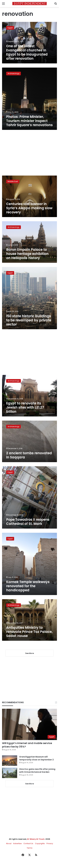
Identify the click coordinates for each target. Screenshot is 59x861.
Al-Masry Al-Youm (36, 839)
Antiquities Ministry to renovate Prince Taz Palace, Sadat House (29, 631)
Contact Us (28, 843)
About (8, 843)
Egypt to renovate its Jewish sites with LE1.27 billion (25, 407)
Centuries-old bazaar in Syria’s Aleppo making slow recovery (29, 208)
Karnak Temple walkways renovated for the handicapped (28, 586)
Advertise (17, 843)
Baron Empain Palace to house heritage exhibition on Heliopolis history (27, 253)
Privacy (50, 843)
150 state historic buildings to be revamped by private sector (28, 320)
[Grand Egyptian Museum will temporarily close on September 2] (9, 760)
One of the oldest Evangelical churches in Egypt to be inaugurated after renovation (27, 52)
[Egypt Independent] (29, 3)
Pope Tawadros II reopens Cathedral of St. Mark (27, 521)
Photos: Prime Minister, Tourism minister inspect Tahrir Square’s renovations (29, 120)
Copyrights (40, 843)
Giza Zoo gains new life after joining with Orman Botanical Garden (37, 770)
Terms (29, 848)
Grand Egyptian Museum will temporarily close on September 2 (36, 758)
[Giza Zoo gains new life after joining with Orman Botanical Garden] (9, 773)
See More (29, 783)
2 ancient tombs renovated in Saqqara (29, 455)
